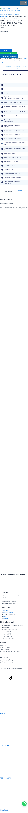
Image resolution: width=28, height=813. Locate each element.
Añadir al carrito (6, 51)
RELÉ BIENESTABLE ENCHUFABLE (9, 60)
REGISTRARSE (5, 778)
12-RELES (6, 14)
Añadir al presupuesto (9, 56)
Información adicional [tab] (17, 67)
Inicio (1, 14)
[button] (8, 53)
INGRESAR (4, 810)
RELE (22, 60)
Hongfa (2, 62)
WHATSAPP (4, 746)
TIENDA (3, 714)
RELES (20, 191)
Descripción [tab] (8, 66)
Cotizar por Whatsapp (9, 53)
